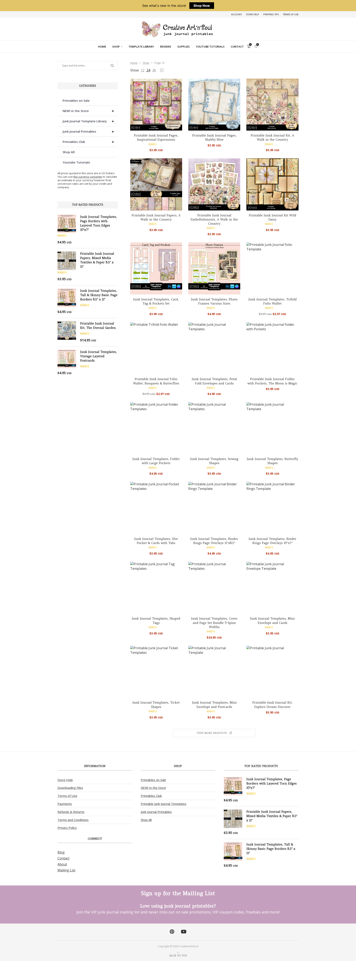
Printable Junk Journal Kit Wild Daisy (272, 217)
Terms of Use (291, 14)
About (62, 864)
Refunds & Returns (70, 812)
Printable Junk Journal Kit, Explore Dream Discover (272, 705)
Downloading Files (70, 788)
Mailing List (66, 870)
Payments (64, 804)
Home (102, 46)
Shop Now (201, 6)
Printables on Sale (76, 100)
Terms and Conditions (73, 820)
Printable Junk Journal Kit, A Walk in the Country (272, 137)
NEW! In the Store (153, 788)
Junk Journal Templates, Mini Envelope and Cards (272, 621)
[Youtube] (183, 932)
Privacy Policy (67, 828)
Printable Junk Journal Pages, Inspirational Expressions (156, 137)
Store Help (252, 14)
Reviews (165, 46)
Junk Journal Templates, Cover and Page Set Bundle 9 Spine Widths (214, 623)
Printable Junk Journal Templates (163, 804)
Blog (61, 852)
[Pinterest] (172, 932)
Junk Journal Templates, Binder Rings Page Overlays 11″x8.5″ (214, 541)
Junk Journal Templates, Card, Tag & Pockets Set (156, 301)
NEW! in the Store (88, 111)
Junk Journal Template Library (88, 121)
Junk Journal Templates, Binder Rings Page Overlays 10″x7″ (272, 541)
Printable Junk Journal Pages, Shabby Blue (214, 137)
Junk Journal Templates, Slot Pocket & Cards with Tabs (156, 541)
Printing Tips (271, 14)
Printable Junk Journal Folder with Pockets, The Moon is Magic (272, 381)
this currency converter (87, 177)
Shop (116, 46)
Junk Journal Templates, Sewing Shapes (214, 461)
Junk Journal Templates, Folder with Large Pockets (156, 461)
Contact (237, 46)
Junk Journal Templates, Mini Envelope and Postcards (214, 705)
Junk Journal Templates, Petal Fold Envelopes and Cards (214, 381)
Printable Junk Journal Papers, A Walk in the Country (156, 217)
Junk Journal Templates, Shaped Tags (156, 621)
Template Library (141, 46)
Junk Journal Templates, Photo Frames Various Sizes (214, 301)
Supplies (183, 46)
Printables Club (88, 142)
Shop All (69, 152)
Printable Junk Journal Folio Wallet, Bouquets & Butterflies (156, 381)
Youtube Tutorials (210, 46)
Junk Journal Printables (88, 131)
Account (236, 14)
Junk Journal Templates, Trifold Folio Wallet (272, 301)
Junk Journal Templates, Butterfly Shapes (272, 461)
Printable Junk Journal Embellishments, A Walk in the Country (214, 219)
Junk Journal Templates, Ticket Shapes (156, 705)
